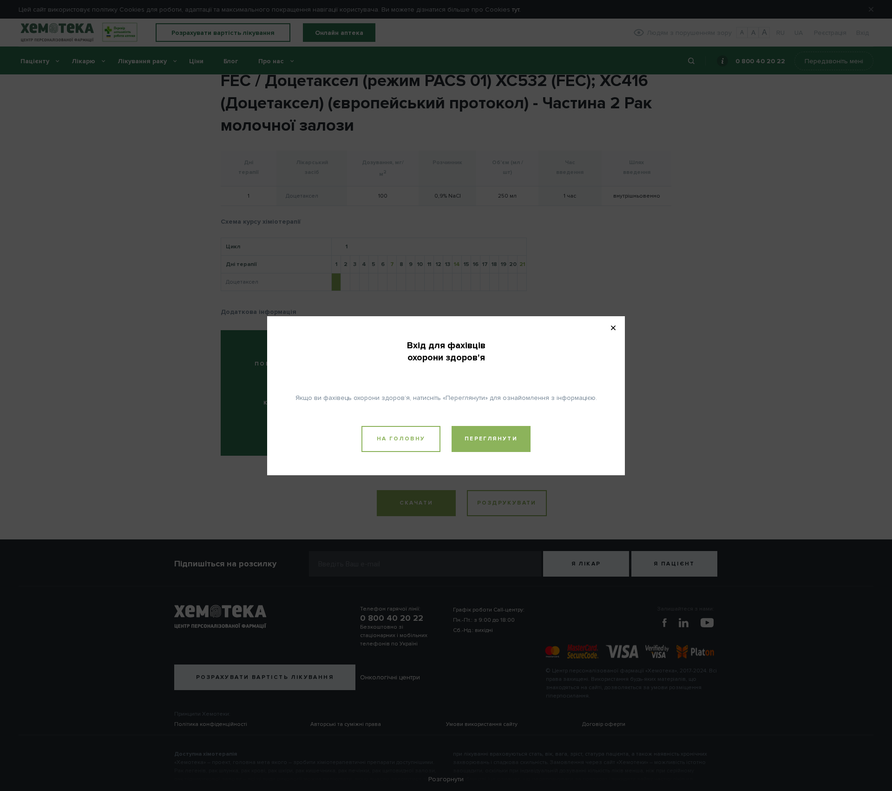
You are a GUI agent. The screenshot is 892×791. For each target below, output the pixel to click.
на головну (401, 438)
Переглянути (491, 438)
